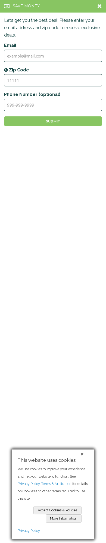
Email (10, 45)
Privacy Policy (29, 531)
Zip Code (18, 70)
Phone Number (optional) (32, 94)
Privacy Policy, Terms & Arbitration (44, 484)
